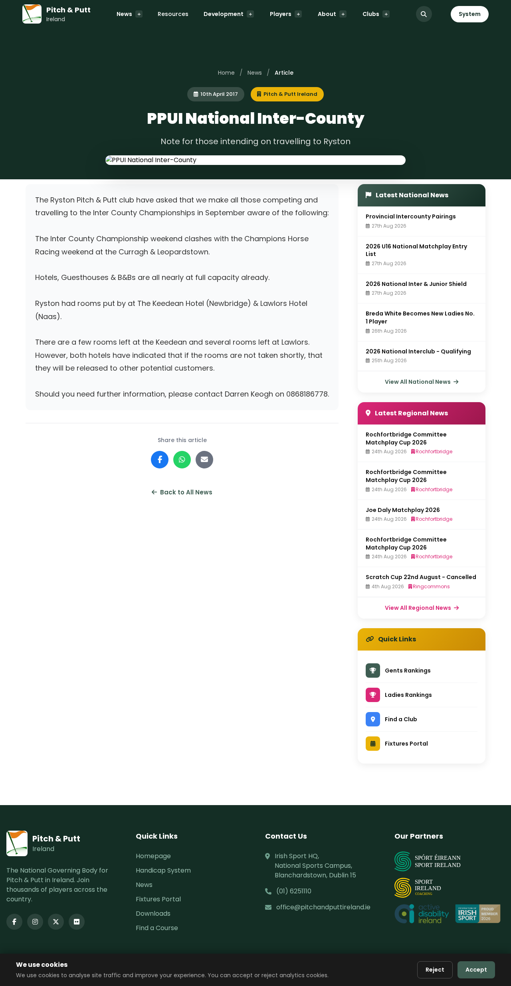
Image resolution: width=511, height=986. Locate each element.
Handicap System (163, 870)
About (327, 14)
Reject (435, 970)
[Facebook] (14, 922)
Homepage (153, 856)
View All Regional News (418, 608)
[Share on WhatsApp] (182, 459)
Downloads (153, 913)
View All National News (418, 382)
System (470, 14)
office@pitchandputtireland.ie (323, 907)
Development (224, 14)
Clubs (370, 14)
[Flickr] (77, 922)
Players (280, 14)
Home (226, 73)
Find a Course (157, 927)
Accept (476, 970)
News (124, 14)
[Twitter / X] (56, 922)
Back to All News (186, 492)
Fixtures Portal (158, 899)
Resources (173, 14)
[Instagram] (35, 922)
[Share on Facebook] (159, 459)
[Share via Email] (204, 459)
